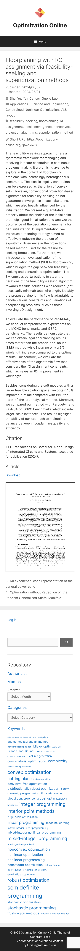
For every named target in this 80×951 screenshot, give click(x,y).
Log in (12, 620)
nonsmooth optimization (25, 865)
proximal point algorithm (35, 870)
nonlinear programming (26, 860)
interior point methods (31, 811)
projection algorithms (21, 132)
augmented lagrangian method (27, 741)
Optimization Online (40, 25)
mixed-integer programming (37, 838)
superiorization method (56, 132)
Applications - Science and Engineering (39, 104)
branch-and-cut (45, 751)
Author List (17, 673)
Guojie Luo (50, 98)
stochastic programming (31, 907)
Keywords (16, 728)
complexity (57, 761)
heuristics (12, 805)
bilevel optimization (47, 746)
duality (65, 788)
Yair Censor (31, 98)
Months (14, 681)
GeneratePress (40, 937)
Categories (17, 707)
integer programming (42, 804)
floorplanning (48, 121)
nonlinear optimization (25, 854)
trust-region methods (23, 913)
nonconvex (62, 127)
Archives (13, 690)
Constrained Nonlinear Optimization (32, 110)
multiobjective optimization (21, 844)
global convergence (21, 798)
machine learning (57, 823)
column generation (40, 756)
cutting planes (20, 778)
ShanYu (15, 98)
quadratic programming (21, 874)
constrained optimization (19, 767)
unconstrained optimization (55, 913)
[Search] (66, 642)
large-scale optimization (22, 816)
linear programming (25, 822)
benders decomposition (19, 746)
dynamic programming (23, 793)
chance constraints (17, 756)
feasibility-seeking (23, 121)
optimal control (52, 865)
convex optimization (29, 772)
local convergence (38, 127)
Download (13, 475)
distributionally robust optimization (33, 788)
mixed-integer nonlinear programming (34, 832)
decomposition (43, 779)
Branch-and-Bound (20, 751)
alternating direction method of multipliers (27, 737)
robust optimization (28, 880)
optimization (14, 869)
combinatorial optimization (26, 761)
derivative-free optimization (27, 784)
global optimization (52, 798)
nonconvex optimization (28, 849)
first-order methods (53, 793)
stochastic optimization (24, 902)
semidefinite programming (24, 891)
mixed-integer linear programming (27, 827)
